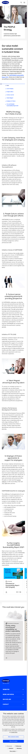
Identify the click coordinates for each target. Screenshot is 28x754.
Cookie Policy (14, 732)
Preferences (18, 746)
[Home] (5, 2)
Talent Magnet (10, 97)
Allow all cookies (13, 741)
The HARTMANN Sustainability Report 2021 (13, 105)
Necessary (9, 746)
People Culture (10, 91)
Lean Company (10, 88)
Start (8, 85)
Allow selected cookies (13, 736)
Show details (13, 751)
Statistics (11, 748)
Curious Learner (10, 94)
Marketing (19, 748)
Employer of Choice (11, 101)
